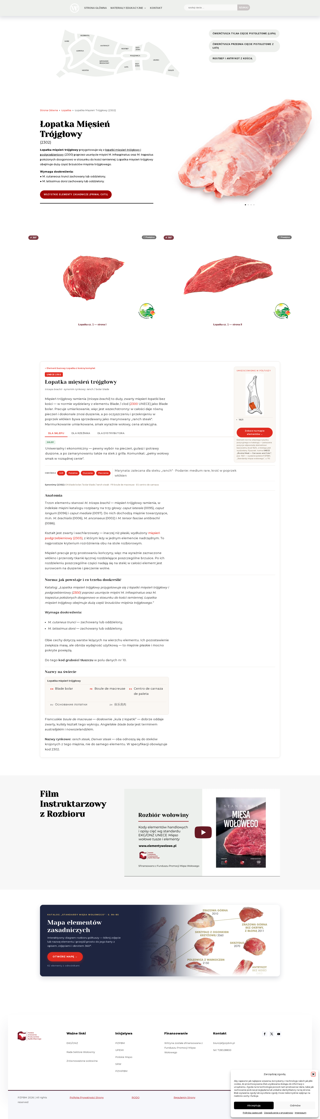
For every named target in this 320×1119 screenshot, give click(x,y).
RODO (136, 1097)
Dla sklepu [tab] (56, 433)
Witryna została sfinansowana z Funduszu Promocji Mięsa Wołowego (183, 1048)
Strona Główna (95, 7)
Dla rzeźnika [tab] (81, 433)
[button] (313, 1074)
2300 (134, 404)
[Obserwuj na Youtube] (278, 1034)
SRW (118, 1064)
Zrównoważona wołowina (82, 1060)
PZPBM (120, 1043)
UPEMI (119, 1050)
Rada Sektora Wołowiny (80, 1052)
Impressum (300, 1113)
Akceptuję (253, 1105)
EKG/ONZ (72, 1043)
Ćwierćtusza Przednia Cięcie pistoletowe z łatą (243, 46)
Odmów (295, 1105)
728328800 (224, 1050)
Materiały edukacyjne (126, 7)
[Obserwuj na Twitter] (271, 1034)
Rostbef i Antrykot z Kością (232, 58)
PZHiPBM (121, 1071)
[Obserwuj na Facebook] (264, 1034)
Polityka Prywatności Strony (87, 1097)
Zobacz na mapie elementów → (254, 432)
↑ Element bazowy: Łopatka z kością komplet (70, 368)
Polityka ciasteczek (252, 1113)
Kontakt (156, 7)
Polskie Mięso (123, 1057)
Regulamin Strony (184, 1097)
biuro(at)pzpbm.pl (224, 1043)
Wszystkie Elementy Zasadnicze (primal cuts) (76, 194)
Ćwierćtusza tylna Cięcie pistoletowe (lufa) (244, 33)
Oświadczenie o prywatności (278, 1113)
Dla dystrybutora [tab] (111, 433)
